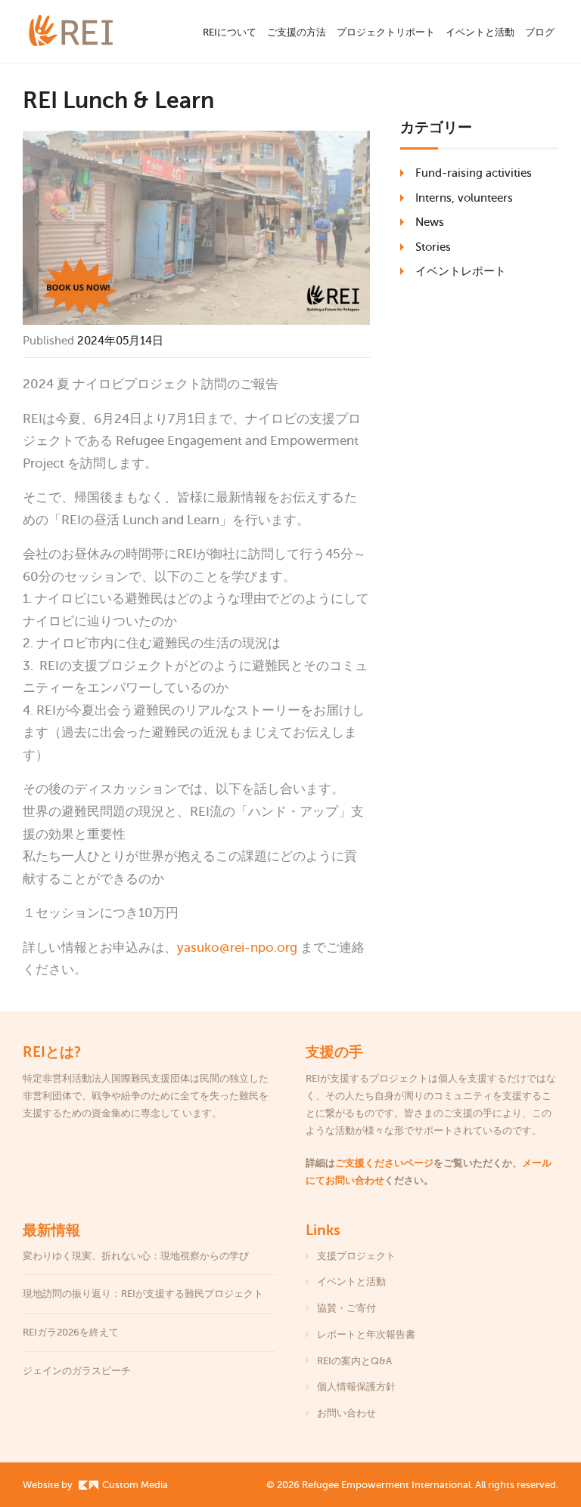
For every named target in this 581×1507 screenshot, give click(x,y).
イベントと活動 (480, 32)
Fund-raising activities (473, 173)
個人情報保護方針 (356, 1386)
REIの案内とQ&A (354, 1360)
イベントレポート (460, 271)
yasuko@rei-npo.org (237, 947)
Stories (433, 247)
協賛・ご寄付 (346, 1308)
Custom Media (134, 1484)
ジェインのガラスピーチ (77, 1370)
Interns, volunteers (464, 198)
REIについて (229, 32)
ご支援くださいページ (384, 1163)
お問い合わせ (346, 1413)
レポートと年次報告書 (366, 1334)
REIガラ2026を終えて (72, 1332)
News (429, 222)
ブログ (540, 32)
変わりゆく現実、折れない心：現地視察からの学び (136, 1255)
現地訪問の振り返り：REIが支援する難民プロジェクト (143, 1293)
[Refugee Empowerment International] (91, 31)
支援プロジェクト (356, 1255)
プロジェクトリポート (386, 32)
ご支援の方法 (296, 32)
